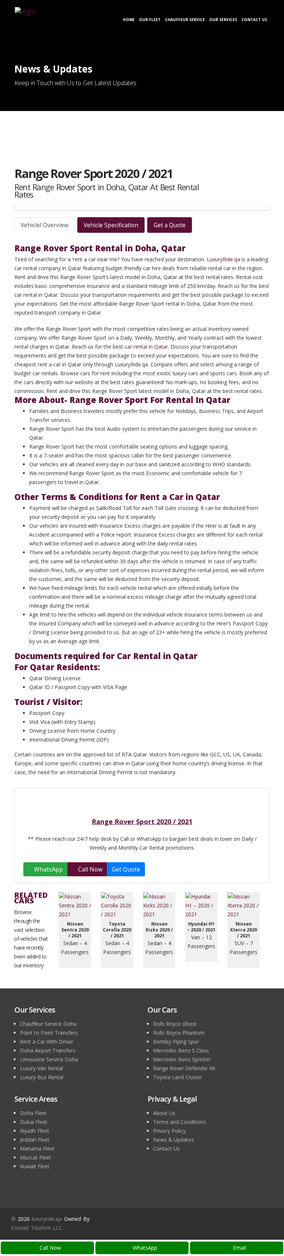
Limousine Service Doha (49, 1059)
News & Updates (173, 1139)
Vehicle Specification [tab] (111, 225)
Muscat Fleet (35, 1157)
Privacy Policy (169, 1130)
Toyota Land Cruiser (177, 1077)
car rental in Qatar (146, 346)
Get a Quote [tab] (169, 225)
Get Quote (126, 869)
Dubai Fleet (33, 1121)
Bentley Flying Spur (176, 1041)
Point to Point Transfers (49, 1032)
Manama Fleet (37, 1148)
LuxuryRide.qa (223, 259)
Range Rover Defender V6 (184, 1068)
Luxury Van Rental (41, 1068)
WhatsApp (144, 1247)
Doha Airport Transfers (47, 1050)
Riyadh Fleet (34, 1130)
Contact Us (254, 19)
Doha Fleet (33, 1112)
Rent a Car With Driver (46, 1041)
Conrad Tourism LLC (36, 1227)
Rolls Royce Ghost (175, 1023)
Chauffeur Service (185, 19)
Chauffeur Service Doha (48, 1023)
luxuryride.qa (47, 1218)
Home (129, 19)
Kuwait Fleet (35, 1166)
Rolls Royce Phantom (178, 1032)
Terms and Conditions (179, 1121)
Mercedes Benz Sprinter (181, 1059)
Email (238, 1247)
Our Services (223, 19)
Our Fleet (149, 19)
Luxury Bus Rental (41, 1077)
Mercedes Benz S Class (181, 1050)
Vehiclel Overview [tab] (44, 225)
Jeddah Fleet (35, 1139)
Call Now (49, 1247)
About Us (164, 1112)
